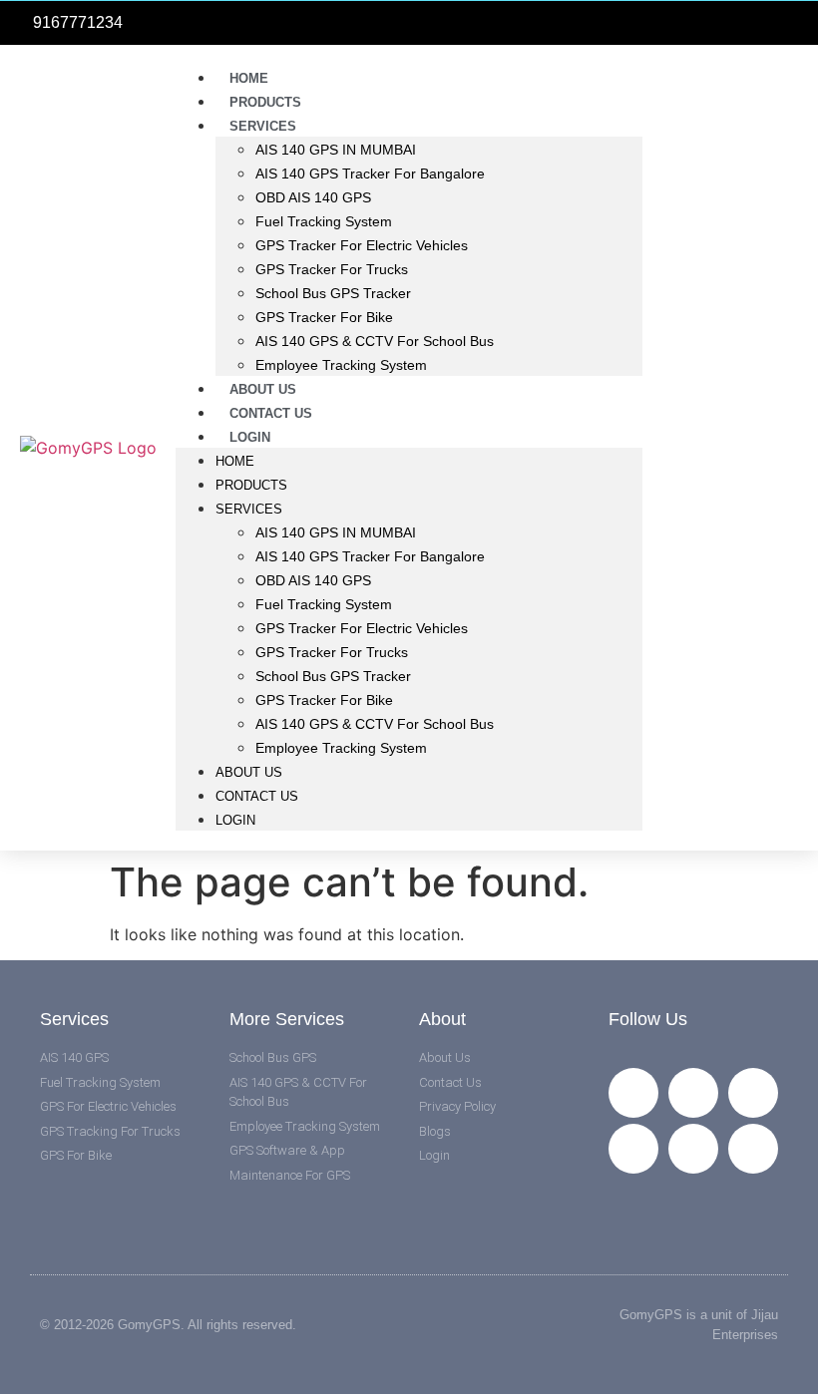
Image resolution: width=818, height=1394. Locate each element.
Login (249, 437)
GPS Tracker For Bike (324, 317)
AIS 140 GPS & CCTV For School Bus (374, 341)
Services (262, 126)
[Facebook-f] (633, 1093)
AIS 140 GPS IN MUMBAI (335, 150)
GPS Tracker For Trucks (331, 269)
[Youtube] (753, 1093)
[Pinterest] (753, 1149)
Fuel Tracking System (323, 221)
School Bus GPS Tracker (333, 293)
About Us (248, 772)
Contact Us (256, 796)
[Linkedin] (693, 1149)
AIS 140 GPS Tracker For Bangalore (370, 173)
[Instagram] (633, 1149)
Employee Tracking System (341, 365)
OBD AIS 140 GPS (313, 197)
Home (234, 461)
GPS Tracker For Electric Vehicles (361, 245)
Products (251, 485)
